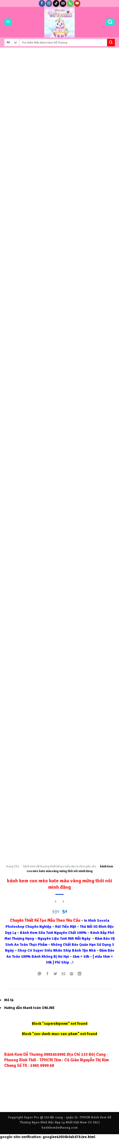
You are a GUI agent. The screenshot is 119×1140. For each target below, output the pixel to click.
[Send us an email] (63, 3)
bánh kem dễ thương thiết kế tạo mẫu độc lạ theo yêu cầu (59, 866)
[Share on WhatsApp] (39, 974)
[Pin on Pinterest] (71, 974)
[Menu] (8, 22)
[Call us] (70, 3)
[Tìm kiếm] (110, 22)
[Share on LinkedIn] (79, 974)
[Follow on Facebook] (42, 3)
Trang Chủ (12, 866)
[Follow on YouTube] (77, 3)
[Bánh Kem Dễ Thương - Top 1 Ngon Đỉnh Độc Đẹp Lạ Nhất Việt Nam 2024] (59, 22)
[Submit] (111, 42)
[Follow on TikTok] (56, 3)
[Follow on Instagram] (49, 3)
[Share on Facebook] (47, 974)
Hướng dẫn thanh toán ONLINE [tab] (29, 1008)
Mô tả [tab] (9, 1000)
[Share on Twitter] (55, 974)
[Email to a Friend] (63, 974)
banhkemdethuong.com (60, 1127)
